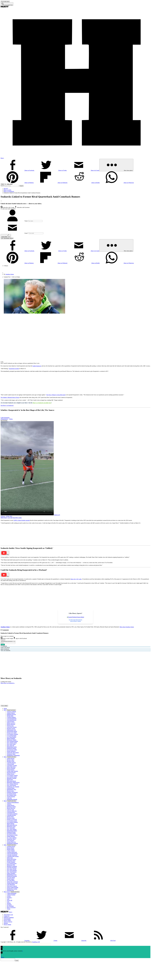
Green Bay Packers (12, 727)
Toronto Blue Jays (11, 842)
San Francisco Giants (12, 835)
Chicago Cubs (10, 809)
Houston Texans (11, 728)
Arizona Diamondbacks (13, 802)
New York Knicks (11, 785)
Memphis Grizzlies (11, 778)
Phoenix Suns (10, 791)
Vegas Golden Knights (12, 887)
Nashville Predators (12, 867)
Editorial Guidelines (9, 917)
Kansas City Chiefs (12, 732)
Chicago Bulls (10, 764)
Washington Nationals (12, 843)
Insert (17, 960)
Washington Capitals (12, 888)
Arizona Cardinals (11, 711)
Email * (26, 233)
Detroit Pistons (10, 769)
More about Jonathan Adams (127, 627)
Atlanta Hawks (10, 758)
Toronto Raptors (11, 796)
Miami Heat (10, 779)
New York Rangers (11, 872)
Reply (5, 517)
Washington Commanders (13, 755)
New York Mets (11, 828)
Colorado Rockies (11, 815)
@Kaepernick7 (4, 419)
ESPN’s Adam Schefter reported (22, 520)
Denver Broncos (11, 724)
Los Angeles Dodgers (12, 822)
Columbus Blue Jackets (13, 856)
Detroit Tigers (10, 816)
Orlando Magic (10, 788)
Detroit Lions (10, 725)
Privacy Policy (7, 920)
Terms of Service (8, 921)
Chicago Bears (10, 721)
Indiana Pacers (10, 774)
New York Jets (10, 745)
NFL (5, 710)
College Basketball (11, 893)
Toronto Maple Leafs (12, 883)
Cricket (9, 896)
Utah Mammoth (11, 884)
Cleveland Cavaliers (12, 765)
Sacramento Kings (11, 793)
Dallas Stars (10, 857)
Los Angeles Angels (12, 820)
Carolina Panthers (11, 717)
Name (26, 221)
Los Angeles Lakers (12, 776)
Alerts (2, 184)
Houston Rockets (11, 772)
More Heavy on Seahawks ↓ (8, 683)
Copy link (9, 517)
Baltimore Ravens (11, 714)
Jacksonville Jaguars (12, 731)
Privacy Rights (7, 924)
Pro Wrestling (10, 906)
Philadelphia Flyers (11, 874)
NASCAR (9, 900)
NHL (5, 845)
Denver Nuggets (11, 768)
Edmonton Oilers (11, 860)
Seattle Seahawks (36, 366)
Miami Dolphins (11, 738)
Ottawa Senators (11, 873)
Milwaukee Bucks (11, 781)
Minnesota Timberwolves (13, 782)
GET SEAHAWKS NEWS (7, 238)
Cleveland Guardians (12, 813)
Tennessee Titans (11, 754)
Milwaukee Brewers (12, 825)
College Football (11, 894)
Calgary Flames (11, 850)
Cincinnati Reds (11, 812)
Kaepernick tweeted (14, 368)
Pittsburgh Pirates (11, 832)
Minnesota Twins (11, 826)
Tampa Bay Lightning (12, 881)
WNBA (9, 903)
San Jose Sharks (11, 877)
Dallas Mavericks (11, 767)
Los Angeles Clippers (12, 775)
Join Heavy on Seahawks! (7, 405)
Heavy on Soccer (11, 907)
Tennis (8, 909)
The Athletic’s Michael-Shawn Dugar (10, 397)
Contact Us (6, 916)
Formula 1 (9, 897)
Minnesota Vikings (11, 739)
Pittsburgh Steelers (11, 748)
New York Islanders (12, 870)
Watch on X (57, 515)
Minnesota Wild (11, 864)
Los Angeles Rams (11, 735)
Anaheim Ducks (11, 846)
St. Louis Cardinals (11, 837)
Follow (11, 419)
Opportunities (7, 919)
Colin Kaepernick (5, 417)
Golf (8, 899)
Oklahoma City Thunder (13, 786)
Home (5, 708)
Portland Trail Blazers (12, 792)
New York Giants (11, 744)
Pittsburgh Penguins (12, 876)
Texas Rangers (10, 840)
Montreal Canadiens (12, 866)
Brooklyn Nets (10, 761)
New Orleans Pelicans (12, 784)
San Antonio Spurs (11, 795)
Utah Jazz (9, 798)
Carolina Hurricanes (12, 852)
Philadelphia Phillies (12, 830)
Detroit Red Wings (11, 859)
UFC (8, 901)
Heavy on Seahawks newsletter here (42, 402)
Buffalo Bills (10, 715)
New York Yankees (11, 829)
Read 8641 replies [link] (17, 517)
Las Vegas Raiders (11, 737)
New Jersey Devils (11, 869)
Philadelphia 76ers (11, 789)
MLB (5, 801)
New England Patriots (12, 741)
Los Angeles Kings (11, 863)
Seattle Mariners (11, 836)
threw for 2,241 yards (76, 579)
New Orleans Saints (12, 742)
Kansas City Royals (12, 819)
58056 (2, 517)
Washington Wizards (12, 799)
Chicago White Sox (12, 811)
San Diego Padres (11, 833)
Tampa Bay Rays (11, 839)
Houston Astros (11, 818)
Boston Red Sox (11, 808)
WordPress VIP (36, 942)
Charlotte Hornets (11, 762)
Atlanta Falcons (11, 713)
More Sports (7, 891)
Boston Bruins (10, 848)
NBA (5, 757)
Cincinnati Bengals (11, 718)
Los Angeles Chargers (12, 734)
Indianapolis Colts (11, 730)
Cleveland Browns (11, 720)
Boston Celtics (10, 759)
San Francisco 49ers (12, 749)
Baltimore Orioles (11, 806)
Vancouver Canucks (12, 886)
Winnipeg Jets (10, 890)
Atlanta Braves (10, 805)
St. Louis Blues (11, 880)
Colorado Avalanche (12, 855)
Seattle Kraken (10, 879)
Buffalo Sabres (10, 849)
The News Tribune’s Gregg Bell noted (55, 394)
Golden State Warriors (12, 771)
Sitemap (6, 923)
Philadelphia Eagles (12, 747)
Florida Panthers (11, 862)
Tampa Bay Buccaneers (13, 752)
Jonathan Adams (10, 274)
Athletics (9, 804)
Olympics (9, 904)
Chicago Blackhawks (12, 853)
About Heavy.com (8, 914)
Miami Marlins (10, 823)
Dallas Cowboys (11, 723)
